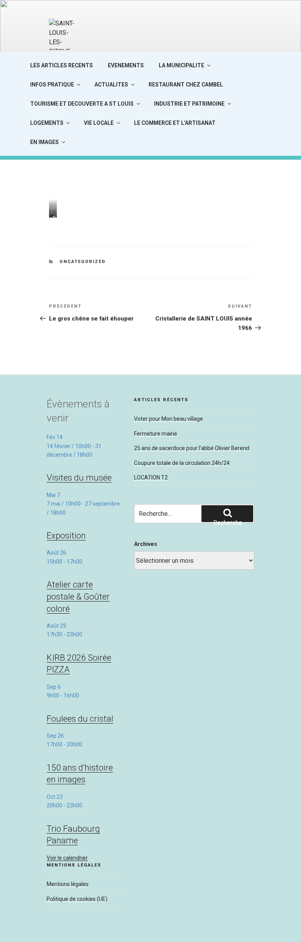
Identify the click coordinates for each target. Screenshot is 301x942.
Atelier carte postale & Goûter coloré (78, 597)
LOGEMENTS (46, 123)
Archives (145, 544)
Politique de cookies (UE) (77, 899)
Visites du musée (79, 478)
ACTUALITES (111, 84)
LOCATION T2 (151, 477)
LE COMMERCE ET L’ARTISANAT (175, 123)
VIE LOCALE (99, 123)
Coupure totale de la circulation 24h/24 (182, 463)
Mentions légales (68, 884)
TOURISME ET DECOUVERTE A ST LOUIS (82, 104)
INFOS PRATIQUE (52, 84)
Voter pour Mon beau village (168, 419)
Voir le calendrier (67, 858)
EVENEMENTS (126, 65)
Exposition (66, 535)
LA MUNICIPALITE (181, 65)
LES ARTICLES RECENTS (61, 65)
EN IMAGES (44, 142)
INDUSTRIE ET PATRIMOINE (189, 104)
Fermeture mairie (155, 433)
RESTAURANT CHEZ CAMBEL (186, 84)
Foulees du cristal (80, 719)
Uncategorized (83, 261)
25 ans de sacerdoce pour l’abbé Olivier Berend (191, 448)
